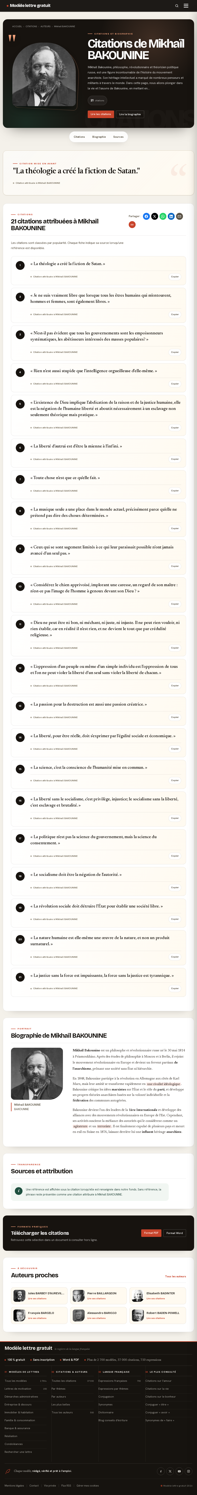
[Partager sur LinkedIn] (171, 216)
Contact (34, 1485)
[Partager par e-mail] (179, 216)
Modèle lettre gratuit (30, 5)
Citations (79, 137)
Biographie (99, 137)
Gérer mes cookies (88, 1485)
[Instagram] (188, 1471)
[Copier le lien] (132, 224)
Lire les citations (101, 114)
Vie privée (50, 1485)
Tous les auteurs (175, 1276)
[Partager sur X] (154, 216)
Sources (118, 137)
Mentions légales (14, 1485)
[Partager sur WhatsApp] (162, 216)
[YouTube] (179, 1471)
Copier (175, 276)
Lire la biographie (130, 114)
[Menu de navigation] (186, 6)
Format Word (175, 1233)
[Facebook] (161, 1471)
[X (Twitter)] (170, 1471)
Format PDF (151, 1233)
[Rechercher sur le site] (177, 6)
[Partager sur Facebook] (146, 216)
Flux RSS (66, 1485)
